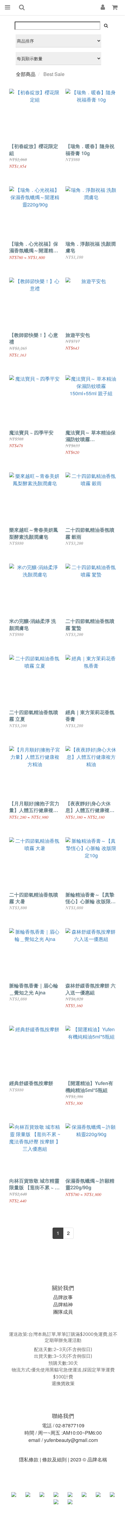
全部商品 (25, 74)
